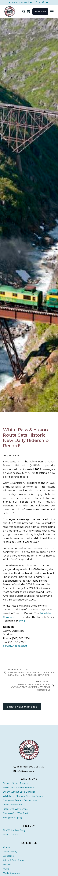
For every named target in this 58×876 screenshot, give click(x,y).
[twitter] (40, 2)
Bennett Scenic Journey (15, 783)
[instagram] (43, 2)
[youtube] (47, 2)
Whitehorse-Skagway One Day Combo (23, 796)
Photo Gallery (10, 851)
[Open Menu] (52, 11)
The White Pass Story (14, 830)
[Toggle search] (24, 11)
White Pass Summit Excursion (19, 787)
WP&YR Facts (10, 834)
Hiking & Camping (12, 817)
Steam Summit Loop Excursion (19, 792)
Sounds (7, 864)
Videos (6, 847)
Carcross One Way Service (16, 813)
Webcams (8, 856)
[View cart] (28, 11)
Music (6, 868)
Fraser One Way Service (15, 809)
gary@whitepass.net (15, 645)
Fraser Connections (13, 804)
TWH (22, 621)
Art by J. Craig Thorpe (14, 860)
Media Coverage (11, 873)
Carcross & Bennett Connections (20, 800)
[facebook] (36, 2)
